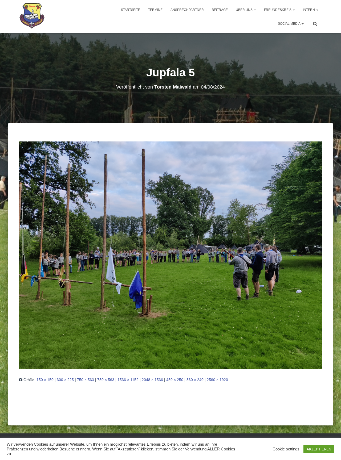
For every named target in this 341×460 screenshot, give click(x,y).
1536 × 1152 (128, 380)
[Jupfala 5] (170, 255)
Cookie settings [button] (286, 449)
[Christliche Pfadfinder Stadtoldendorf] (32, 16)
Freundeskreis (278, 10)
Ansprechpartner (187, 10)
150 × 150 (45, 380)
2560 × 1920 (217, 380)
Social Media (289, 24)
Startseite (130, 10)
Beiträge (220, 10)
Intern (309, 10)
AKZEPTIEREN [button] (319, 449)
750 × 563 (85, 380)
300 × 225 (65, 380)
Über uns (244, 10)
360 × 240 (195, 380)
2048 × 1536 (152, 380)
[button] (254, 10)
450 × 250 (174, 380)
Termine (155, 10)
